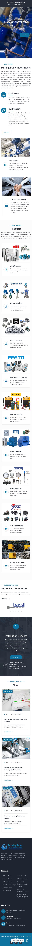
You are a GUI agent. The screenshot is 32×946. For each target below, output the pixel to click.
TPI (7, 714)
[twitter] (16, 942)
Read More (24, 35)
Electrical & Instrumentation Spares (22, 884)
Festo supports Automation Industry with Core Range (13, 769)
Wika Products (16, 488)
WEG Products (16, 451)
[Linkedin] (20, 942)
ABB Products (15, 266)
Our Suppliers (15, 109)
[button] (2, 30)
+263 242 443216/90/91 (17, 4)
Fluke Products (16, 414)
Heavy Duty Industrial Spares (22, 890)
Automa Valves (16, 303)
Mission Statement (18, 199)
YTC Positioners (16, 525)
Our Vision (13, 160)
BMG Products (16, 340)
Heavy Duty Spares (17, 563)
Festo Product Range (18, 377)
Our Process (14, 93)
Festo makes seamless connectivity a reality (15, 720)
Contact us (4, 598)
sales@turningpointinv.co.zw (17, 2)
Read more (7, 732)
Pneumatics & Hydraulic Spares (22, 895)
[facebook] (11, 942)
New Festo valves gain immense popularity (14, 817)
